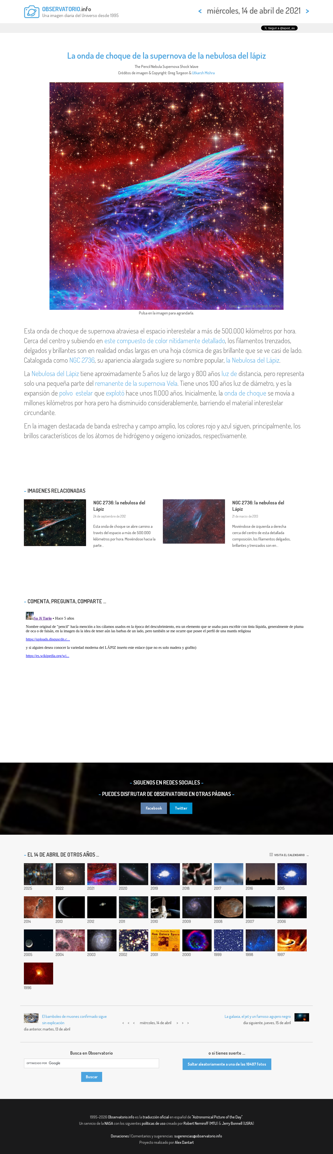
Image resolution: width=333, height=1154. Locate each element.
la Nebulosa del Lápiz (252, 360)
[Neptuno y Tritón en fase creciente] (70, 907)
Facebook (154, 808)
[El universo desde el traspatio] (228, 940)
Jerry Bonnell (232, 1123)
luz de (229, 373)
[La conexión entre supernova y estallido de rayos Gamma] (102, 940)
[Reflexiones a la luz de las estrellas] (260, 940)
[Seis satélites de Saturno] (102, 907)
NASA (109, 1123)
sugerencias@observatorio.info (198, 1136)
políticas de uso (154, 1123)
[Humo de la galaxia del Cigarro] (292, 907)
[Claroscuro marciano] (197, 874)
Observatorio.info (121, 1117)
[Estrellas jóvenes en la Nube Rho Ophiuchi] (133, 907)
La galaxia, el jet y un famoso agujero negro (258, 1016)
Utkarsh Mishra (203, 72)
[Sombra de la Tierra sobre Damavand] (228, 874)
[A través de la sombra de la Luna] (292, 874)
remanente (109, 383)
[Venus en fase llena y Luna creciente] (260, 874)
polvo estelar (76, 392)
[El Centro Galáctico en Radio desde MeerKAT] (38, 874)
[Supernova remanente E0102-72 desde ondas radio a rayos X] (197, 940)
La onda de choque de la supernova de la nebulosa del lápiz (166, 55)
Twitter (181, 808)
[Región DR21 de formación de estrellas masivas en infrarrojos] (70, 940)
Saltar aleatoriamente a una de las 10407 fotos (227, 1064)
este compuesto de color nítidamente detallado (164, 340)
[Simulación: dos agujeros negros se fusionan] (165, 874)
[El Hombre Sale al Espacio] (165, 940)
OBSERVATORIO (61, 9)
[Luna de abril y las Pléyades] (38, 940)
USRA (248, 1123)
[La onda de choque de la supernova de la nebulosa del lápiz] (102, 874)
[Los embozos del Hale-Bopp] (292, 940)
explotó (115, 392)
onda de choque (245, 392)
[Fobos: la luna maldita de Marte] (228, 907)
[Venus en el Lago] (260, 907)
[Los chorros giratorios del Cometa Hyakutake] (38, 973)
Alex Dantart (184, 1142)
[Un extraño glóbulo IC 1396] (38, 907)
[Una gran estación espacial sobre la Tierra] (165, 907)
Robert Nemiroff (196, 1123)
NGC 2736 (82, 360)
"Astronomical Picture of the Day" (217, 1117)
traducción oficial (156, 1117)
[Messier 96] (70, 874)
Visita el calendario (289, 855)
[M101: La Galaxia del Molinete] (197, 907)
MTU (213, 1123)
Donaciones (120, 1136)
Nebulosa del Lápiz (55, 373)
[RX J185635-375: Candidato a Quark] (133, 940)
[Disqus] (166, 671)
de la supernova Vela (151, 383)
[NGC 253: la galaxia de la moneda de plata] (133, 874)
